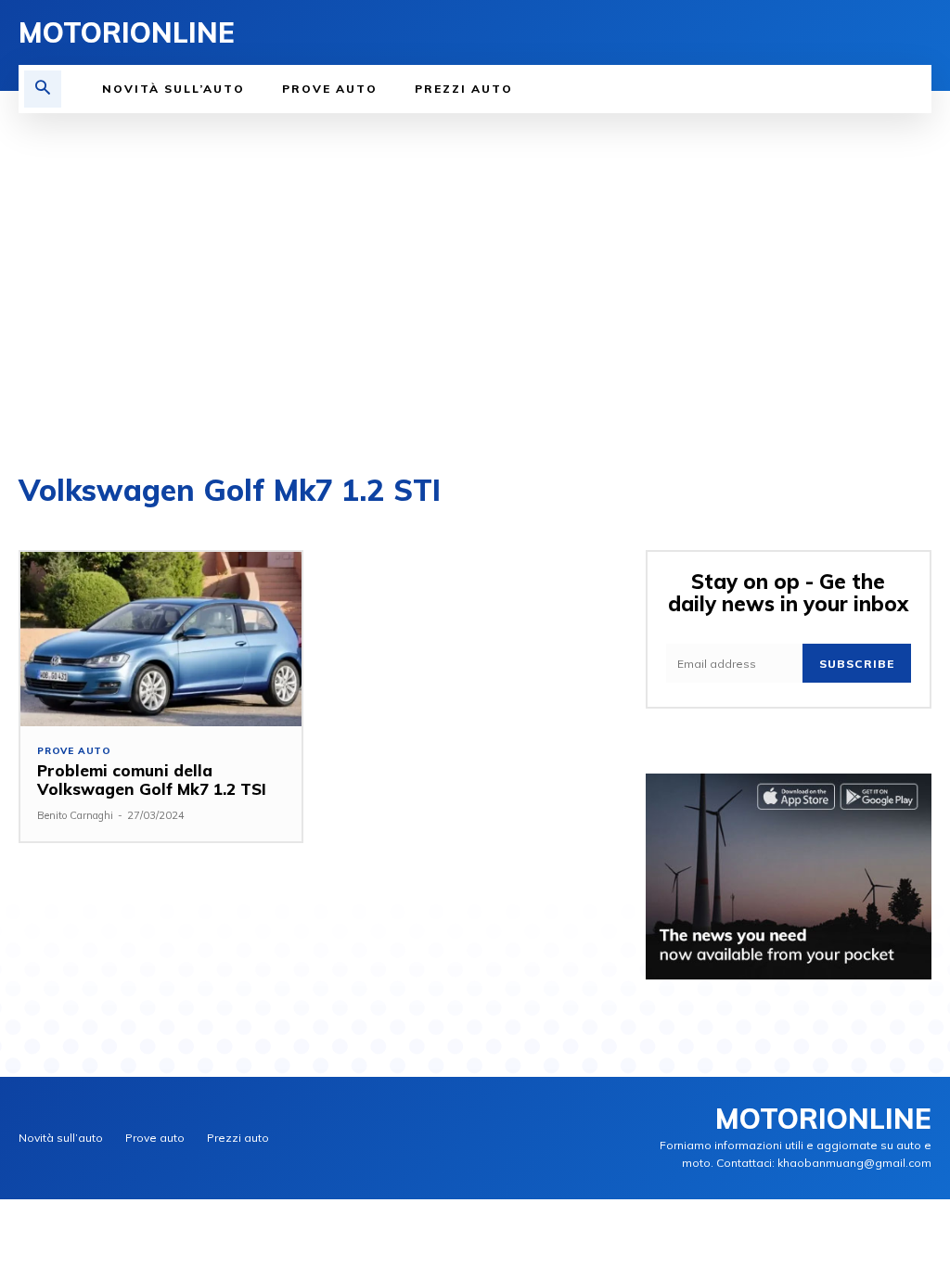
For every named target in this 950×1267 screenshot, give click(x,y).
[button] (42, 89)
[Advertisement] (475, 289)
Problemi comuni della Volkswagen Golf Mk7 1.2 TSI (151, 780)
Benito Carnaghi (75, 815)
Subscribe (856, 664)
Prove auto (74, 751)
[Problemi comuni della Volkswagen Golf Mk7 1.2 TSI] (161, 639)
